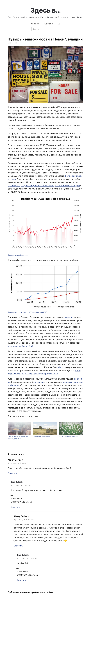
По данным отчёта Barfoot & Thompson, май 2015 (27, 312)
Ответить (12, 473)
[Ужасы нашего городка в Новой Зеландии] (19, 428)
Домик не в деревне (41, 436)
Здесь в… (45, 10)
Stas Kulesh (16, 482)
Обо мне (49, 23)
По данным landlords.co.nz (18, 255)
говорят (69, 317)
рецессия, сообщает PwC (21, 346)
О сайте (35, 23)
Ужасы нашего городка (68, 436)
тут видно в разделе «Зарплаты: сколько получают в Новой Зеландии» (44, 185)
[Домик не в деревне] (45, 428)
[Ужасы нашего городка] (71, 428)
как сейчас (38, 382)
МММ (61, 367)
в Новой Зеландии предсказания (41, 373)
